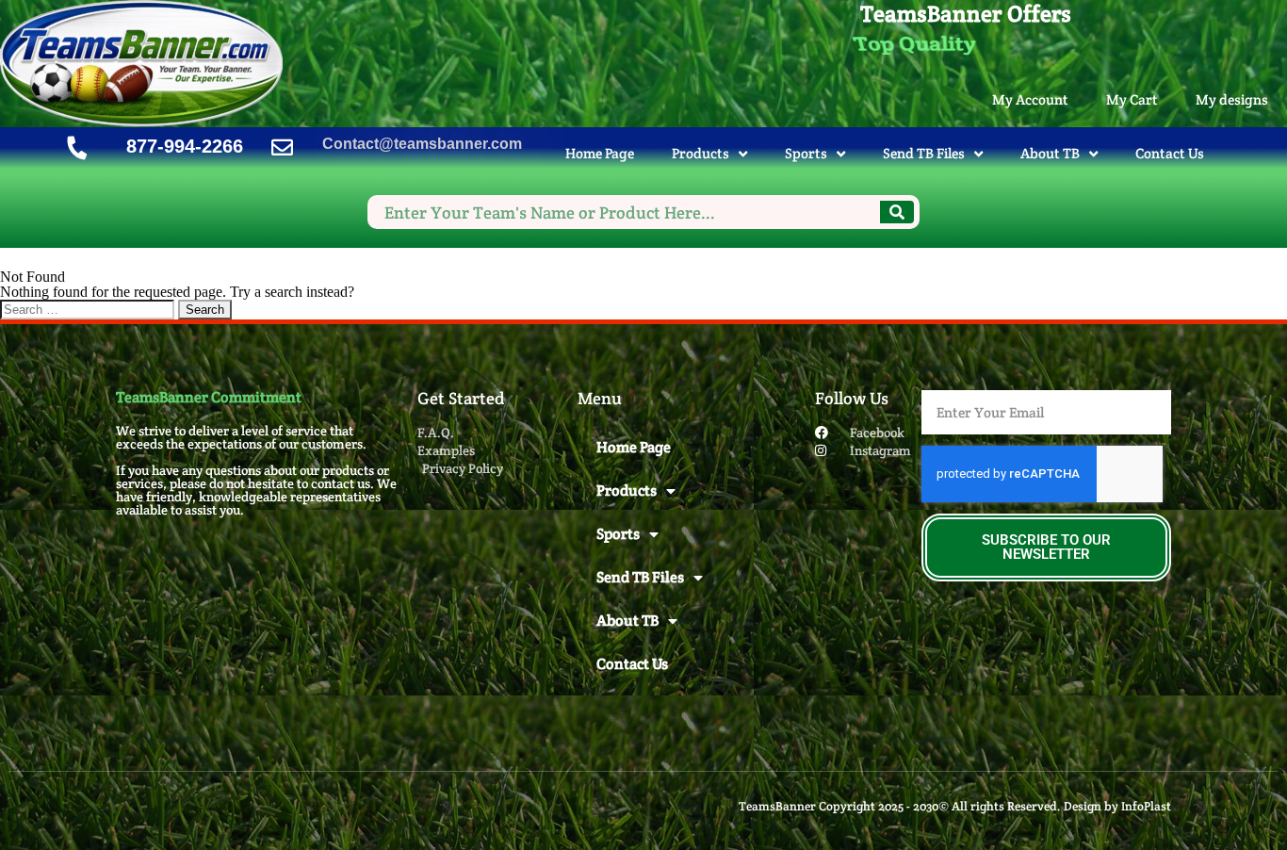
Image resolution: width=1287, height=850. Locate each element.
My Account (1030, 99)
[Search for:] (89, 309)
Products (700, 153)
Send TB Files (924, 153)
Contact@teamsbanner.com (422, 144)
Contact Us (1169, 153)
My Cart (1132, 99)
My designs (1232, 99)
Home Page (599, 153)
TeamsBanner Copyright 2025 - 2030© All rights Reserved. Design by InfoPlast (955, 806)
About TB (1050, 153)
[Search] (897, 212)
